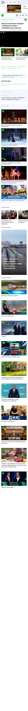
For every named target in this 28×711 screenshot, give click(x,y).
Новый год (4, 68)
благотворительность (11, 66)
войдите (21, 75)
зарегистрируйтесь (10, 77)
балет (2, 66)
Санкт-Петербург (12, 68)
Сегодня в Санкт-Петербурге (15, 30)
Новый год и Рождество (7, 19)
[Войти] (23, 15)
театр (19, 68)
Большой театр (22, 66)
